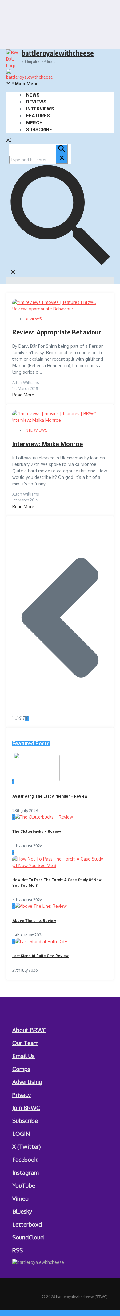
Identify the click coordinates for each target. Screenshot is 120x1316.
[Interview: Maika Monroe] (60, 420)
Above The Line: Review (34, 921)
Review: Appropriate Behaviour (56, 332)
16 (19, 718)
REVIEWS (36, 102)
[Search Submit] (62, 154)
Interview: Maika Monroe (47, 444)
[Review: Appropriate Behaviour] (60, 308)
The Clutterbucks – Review (36, 831)
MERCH (34, 123)
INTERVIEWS (40, 109)
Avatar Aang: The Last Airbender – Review (49, 796)
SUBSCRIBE (39, 129)
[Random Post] (8, 141)
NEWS (33, 95)
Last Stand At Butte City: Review (40, 956)
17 (23, 718)
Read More (23, 394)
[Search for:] (38, 159)
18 (27, 718)
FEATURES (38, 115)
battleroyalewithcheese (58, 52)
